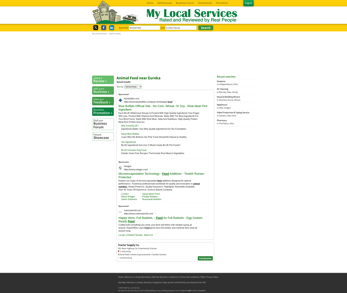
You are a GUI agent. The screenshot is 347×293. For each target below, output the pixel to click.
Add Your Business (160, 277)
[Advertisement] (173, 55)
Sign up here (168, 282)
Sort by (120, 86)
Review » (100, 79)
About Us (129, 277)
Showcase (101, 136)
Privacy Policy (212, 277)
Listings (139, 282)
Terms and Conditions (189, 277)
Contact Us (174, 277)
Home (120, 277)
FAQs (202, 277)
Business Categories (153, 282)
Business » (101, 90)
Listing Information (142, 277)
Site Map (122, 282)
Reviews (130, 282)
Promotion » (102, 111)
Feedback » (101, 100)
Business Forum (100, 123)
